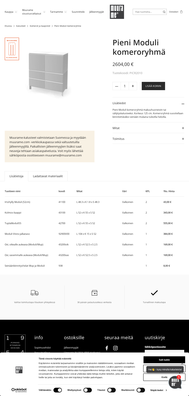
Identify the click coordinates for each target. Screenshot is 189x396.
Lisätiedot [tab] (119, 103)
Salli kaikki (164, 360)
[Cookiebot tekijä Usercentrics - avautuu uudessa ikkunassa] (19, 390)
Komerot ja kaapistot (40, 25)
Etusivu (8, 25)
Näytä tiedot (156, 390)
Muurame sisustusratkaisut (31, 11)
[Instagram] (115, 348)
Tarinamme (56, 11)
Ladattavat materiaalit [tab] (48, 176)
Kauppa (9, 11)
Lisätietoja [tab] (16, 176)
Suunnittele (78, 11)
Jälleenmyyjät (96, 11)
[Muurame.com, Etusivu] (117, 12)
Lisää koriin (153, 86)
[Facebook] (106, 348)
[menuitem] (11, 12)
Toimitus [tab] (118, 139)
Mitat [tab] (116, 128)
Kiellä (164, 377)
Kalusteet (21, 25)
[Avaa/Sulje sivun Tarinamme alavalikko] (65, 11)
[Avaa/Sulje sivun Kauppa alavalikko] (15, 11)
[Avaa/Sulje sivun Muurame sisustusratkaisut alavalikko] (44, 11)
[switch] (87, 390)
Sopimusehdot (42, 347)
